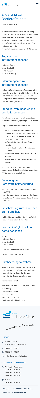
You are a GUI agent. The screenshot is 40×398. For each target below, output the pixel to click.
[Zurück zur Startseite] (12, 4)
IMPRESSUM (6, 389)
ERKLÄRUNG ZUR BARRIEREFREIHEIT (14, 392)
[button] (37, 4)
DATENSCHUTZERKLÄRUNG (23, 389)
